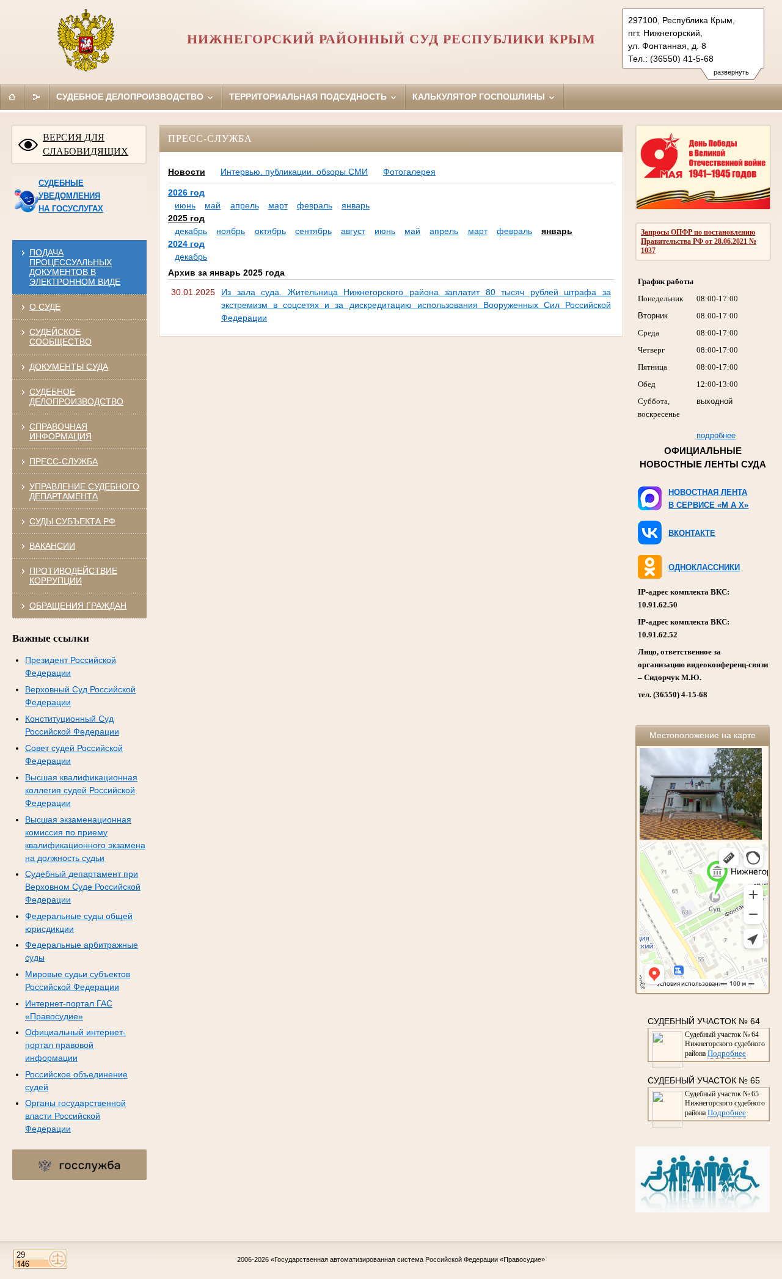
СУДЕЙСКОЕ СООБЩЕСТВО (60, 336)
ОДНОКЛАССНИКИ (704, 567)
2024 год (186, 244)
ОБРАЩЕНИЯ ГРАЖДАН (77, 605)
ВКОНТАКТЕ (691, 533)
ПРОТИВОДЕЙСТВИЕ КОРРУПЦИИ (73, 575)
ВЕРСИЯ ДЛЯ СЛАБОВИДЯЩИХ (85, 144)
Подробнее (726, 1053)
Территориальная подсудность (309, 96)
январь (356, 205)
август (353, 231)
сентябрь (313, 231)
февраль (314, 205)
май (213, 205)
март (278, 205)
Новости (186, 172)
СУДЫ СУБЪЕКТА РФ (72, 521)
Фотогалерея (409, 172)
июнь (185, 205)
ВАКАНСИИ (52, 546)
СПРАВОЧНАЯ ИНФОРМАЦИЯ (60, 431)
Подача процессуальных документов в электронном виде (74, 267)
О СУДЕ (44, 307)
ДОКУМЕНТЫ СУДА (68, 367)
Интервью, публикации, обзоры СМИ (294, 172)
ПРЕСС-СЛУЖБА (63, 461)
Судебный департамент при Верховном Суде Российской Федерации (83, 886)
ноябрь (230, 231)
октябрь (270, 231)
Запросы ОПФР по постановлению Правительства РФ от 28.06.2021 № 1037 (698, 241)
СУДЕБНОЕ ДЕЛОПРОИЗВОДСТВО (76, 396)
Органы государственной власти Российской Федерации (75, 1116)
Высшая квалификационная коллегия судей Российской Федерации (81, 790)
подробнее (716, 435)
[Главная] (12, 96)
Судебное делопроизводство (131, 96)
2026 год (186, 192)
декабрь (191, 231)
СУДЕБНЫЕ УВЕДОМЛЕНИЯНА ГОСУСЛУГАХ (70, 195)
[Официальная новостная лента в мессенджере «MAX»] (648, 507)
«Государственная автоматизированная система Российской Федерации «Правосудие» (408, 1259)
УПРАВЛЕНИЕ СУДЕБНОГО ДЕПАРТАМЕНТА (84, 491)
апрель (244, 205)
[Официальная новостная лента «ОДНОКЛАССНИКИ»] (648, 576)
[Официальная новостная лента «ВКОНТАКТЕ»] (648, 541)
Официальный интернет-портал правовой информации (75, 1045)
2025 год (186, 218)
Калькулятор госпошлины (479, 96)
